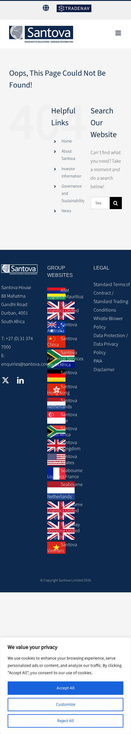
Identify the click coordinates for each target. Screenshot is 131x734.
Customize (65, 704)
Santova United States (62, 459)
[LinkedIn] (20, 380)
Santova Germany (62, 376)
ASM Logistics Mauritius (65, 294)
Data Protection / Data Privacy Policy (111, 344)
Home (67, 141)
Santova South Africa (62, 432)
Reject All (65, 721)
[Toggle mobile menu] (118, 33)
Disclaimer (104, 369)
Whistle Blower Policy (108, 322)
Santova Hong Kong (62, 390)
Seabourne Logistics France (65, 473)
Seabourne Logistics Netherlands (65, 490)
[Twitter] (5, 380)
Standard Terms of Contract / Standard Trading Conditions (112, 297)
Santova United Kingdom (63, 445)
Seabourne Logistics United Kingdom (65, 510)
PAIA (98, 361)
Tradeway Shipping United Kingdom (63, 531)
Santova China (62, 342)
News (66, 211)
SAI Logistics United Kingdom (63, 311)
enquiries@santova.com (25, 364)
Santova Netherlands (62, 404)
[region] (65, 685)
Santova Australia (62, 328)
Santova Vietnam (62, 548)
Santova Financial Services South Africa (65, 359)
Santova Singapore (62, 418)
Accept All (66, 688)
